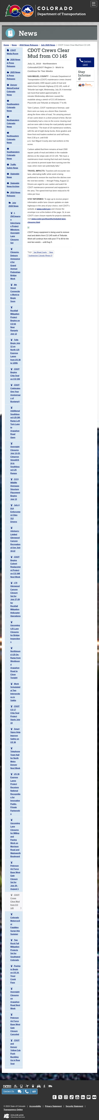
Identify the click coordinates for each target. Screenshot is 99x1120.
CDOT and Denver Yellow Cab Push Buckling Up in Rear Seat (15, 1052)
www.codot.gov (44, 209)
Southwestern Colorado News (13, 155)
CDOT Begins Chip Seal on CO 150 (15, 374)
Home (6, 45)
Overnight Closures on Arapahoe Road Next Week (15, 1000)
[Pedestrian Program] (45, 1086)
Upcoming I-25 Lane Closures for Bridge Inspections (15, 633)
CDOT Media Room (12, 52)
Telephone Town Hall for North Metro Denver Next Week (15, 759)
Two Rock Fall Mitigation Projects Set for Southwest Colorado (15, 950)
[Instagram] (66, 1097)
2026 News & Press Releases (13, 63)
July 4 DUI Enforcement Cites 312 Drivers (15, 513)
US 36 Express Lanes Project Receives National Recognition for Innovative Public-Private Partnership (15, 794)
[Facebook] (54, 1097)
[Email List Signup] (89, 1097)
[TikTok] (71, 1097)
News (14, 45)
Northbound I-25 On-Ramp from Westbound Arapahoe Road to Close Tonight (15, 664)
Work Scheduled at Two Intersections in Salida (15, 692)
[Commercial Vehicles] (50, 1086)
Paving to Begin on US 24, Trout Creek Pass (15, 974)
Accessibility (35, 1106)
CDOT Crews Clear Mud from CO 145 (15, 901)
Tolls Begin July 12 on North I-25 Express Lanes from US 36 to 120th (15, 351)
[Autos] (39, 1086)
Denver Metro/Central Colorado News (13, 90)
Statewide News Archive (13, 184)
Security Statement (74, 1106)
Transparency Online (13, 1110)
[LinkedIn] (83, 1097)
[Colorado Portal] (15, 1115)
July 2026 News (48, 45)
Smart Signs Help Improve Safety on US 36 (15, 735)
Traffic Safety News (12, 166)
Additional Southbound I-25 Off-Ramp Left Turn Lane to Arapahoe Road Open (15, 424)
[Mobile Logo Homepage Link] (45, 11)
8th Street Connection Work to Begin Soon (15, 293)
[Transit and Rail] (21, 1086)
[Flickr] (94, 1097)
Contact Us (8, 1091)
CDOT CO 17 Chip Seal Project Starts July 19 (15, 714)
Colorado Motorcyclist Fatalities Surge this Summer (15, 926)
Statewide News (13, 175)
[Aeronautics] (27, 1086)
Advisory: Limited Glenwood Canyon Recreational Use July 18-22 (15, 541)
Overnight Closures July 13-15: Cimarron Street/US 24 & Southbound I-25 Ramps (15, 460)
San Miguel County (40, 252)
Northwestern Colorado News (13, 123)
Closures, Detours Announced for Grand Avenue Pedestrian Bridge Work (15, 265)
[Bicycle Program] (16, 1086)
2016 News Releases (28, 45)
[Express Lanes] (7, 1086)
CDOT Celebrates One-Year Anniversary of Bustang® (15, 393)
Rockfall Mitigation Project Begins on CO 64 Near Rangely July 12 (15, 322)
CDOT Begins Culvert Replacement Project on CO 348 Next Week (15, 567)
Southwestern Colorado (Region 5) (40, 255)
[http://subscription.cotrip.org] (85, 84)
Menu (94, 4)
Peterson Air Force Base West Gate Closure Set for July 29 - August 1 (15, 877)
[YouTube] (77, 1097)
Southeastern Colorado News (13, 107)
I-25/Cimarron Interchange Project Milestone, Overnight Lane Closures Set (15, 228)
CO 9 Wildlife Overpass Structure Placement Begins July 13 (15, 489)
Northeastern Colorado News (13, 139)
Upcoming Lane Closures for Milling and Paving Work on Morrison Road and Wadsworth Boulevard (15, 839)
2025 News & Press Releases (13, 75)
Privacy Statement (53, 1106)
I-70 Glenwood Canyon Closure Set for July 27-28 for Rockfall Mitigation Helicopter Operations (15, 599)
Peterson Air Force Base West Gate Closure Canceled (15, 1026)
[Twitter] (60, 1097)
